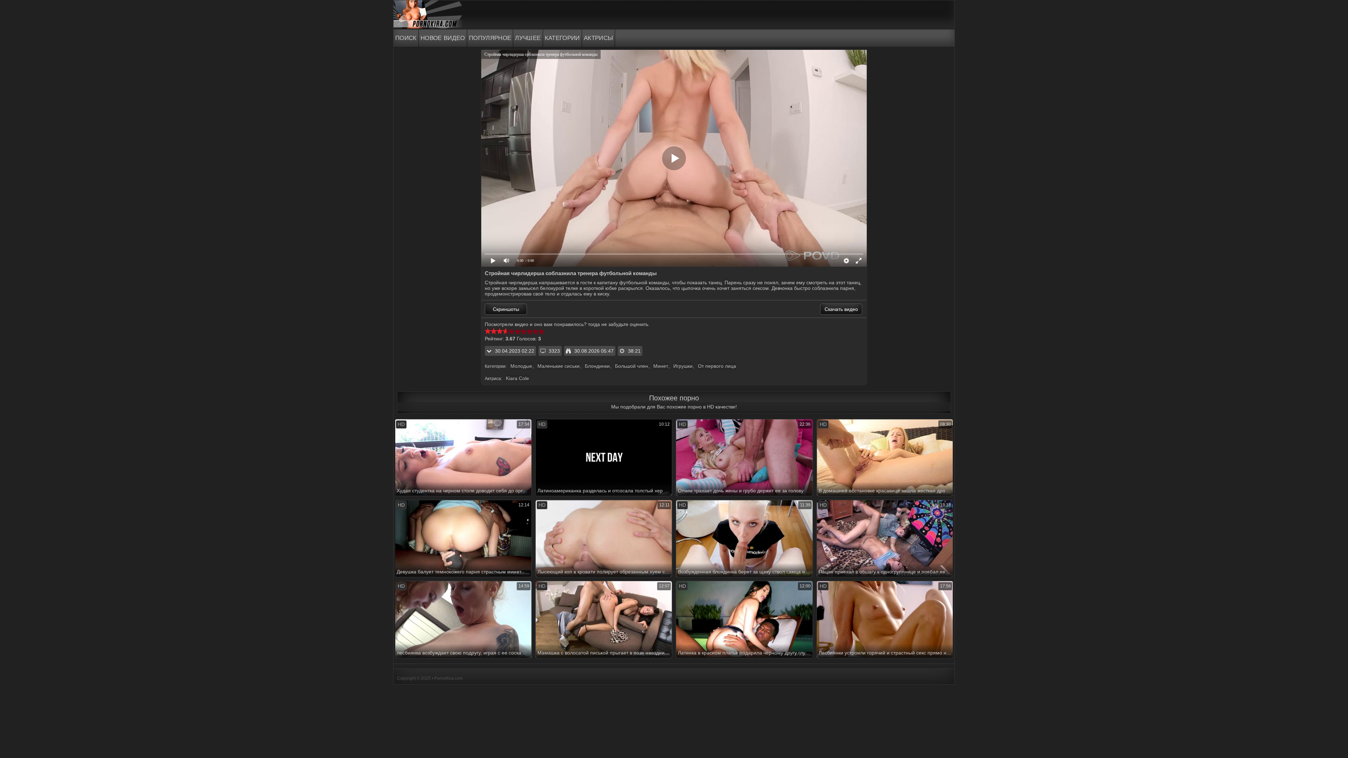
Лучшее (528, 38)
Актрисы (598, 38)
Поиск (406, 38)
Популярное (490, 38)
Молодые (521, 366)
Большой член (631, 366)
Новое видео (443, 38)
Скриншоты (506, 309)
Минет (660, 366)
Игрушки (683, 366)
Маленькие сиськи (558, 366)
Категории (562, 38)
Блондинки (597, 366)
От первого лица (717, 366)
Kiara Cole (517, 378)
